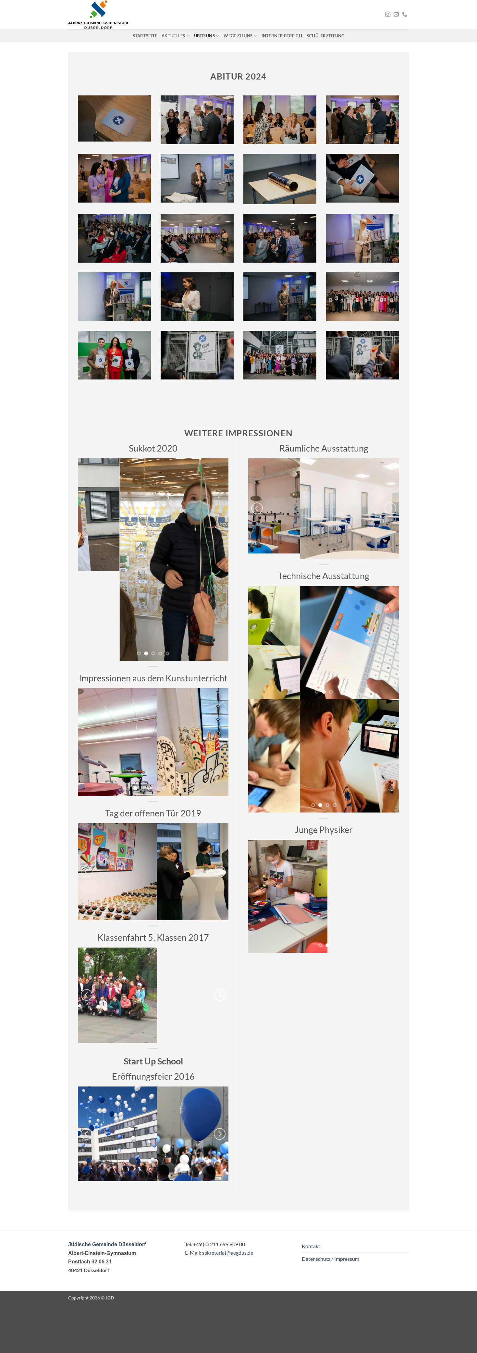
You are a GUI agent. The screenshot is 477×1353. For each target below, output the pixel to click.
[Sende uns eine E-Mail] (396, 15)
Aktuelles (173, 35)
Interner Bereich (282, 35)
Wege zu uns (238, 35)
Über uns (204, 35)
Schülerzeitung (326, 35)
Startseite (145, 35)
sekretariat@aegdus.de (227, 1252)
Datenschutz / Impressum (330, 1259)
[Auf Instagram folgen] (387, 15)
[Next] (217, 559)
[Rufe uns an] (404, 15)
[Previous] (89, 559)
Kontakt (311, 1246)
